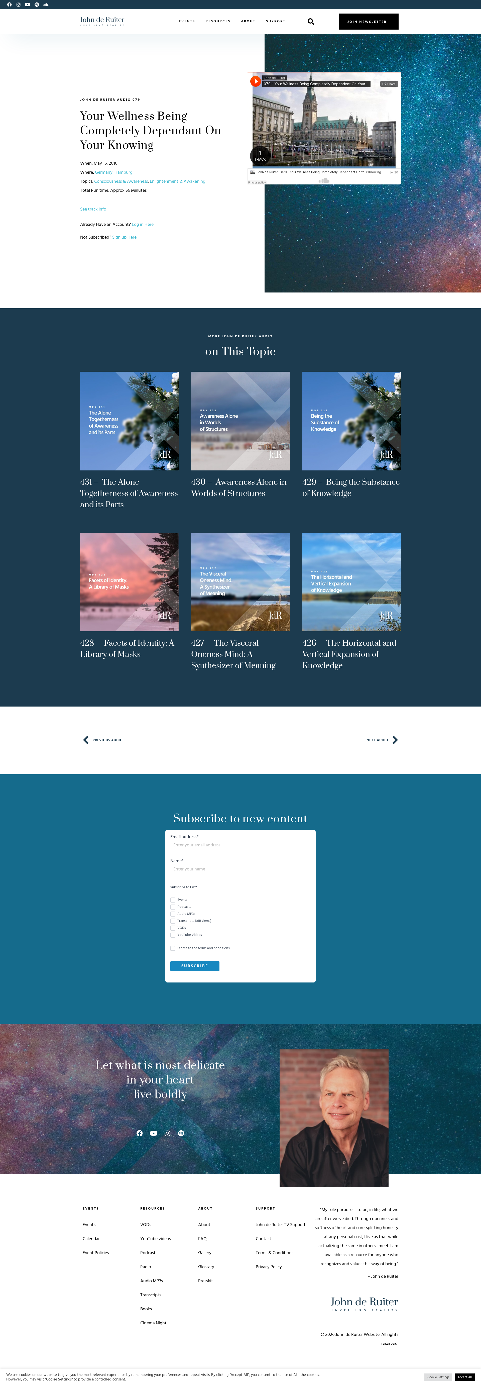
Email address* (184, 838)
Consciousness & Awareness (121, 181)
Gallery (204, 1253)
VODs (145, 1225)
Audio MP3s (151, 1281)
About (248, 21)
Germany (103, 172)
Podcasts (148, 1253)
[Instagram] (18, 4)
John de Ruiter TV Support (281, 1225)
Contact (263, 1239)
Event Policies (96, 1253)
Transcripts (150, 1295)
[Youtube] (27, 4)
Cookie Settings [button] (438, 1377)
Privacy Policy (269, 1267)
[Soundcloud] (45, 4)
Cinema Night (153, 1323)
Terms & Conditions (274, 1253)
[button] (311, 22)
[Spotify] (36, 4)
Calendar (91, 1239)
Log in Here (143, 224)
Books (146, 1309)
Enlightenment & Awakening (177, 181)
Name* (177, 862)
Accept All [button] (465, 1377)
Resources (218, 21)
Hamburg (123, 172)
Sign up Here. (124, 237)
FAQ (202, 1239)
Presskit (205, 1281)
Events (187, 21)
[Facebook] (9, 4)
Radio (145, 1267)
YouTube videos (155, 1239)
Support (276, 21)
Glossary (206, 1267)
